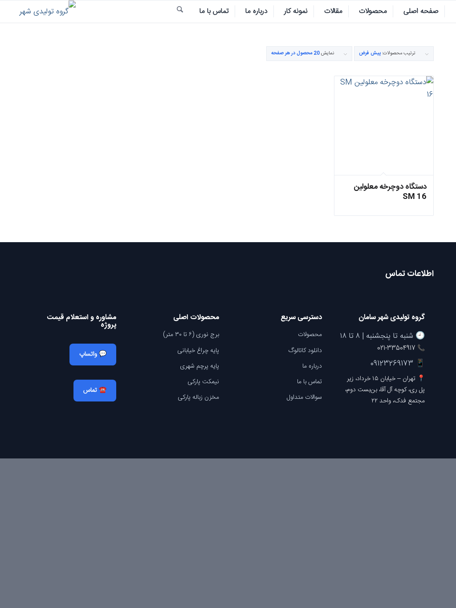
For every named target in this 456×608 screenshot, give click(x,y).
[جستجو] (180, 11)
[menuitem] (421, 11)
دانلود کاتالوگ (305, 350)
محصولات (310, 334)
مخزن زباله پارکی (198, 397)
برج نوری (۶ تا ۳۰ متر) (191, 334)
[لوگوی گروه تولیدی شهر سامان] (42, 11)
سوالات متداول (304, 397)
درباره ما (312, 366)
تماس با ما (309, 382)
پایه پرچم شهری (199, 366)
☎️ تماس (94, 390)
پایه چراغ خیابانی (198, 350)
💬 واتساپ (92, 354)
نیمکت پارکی (203, 382)
